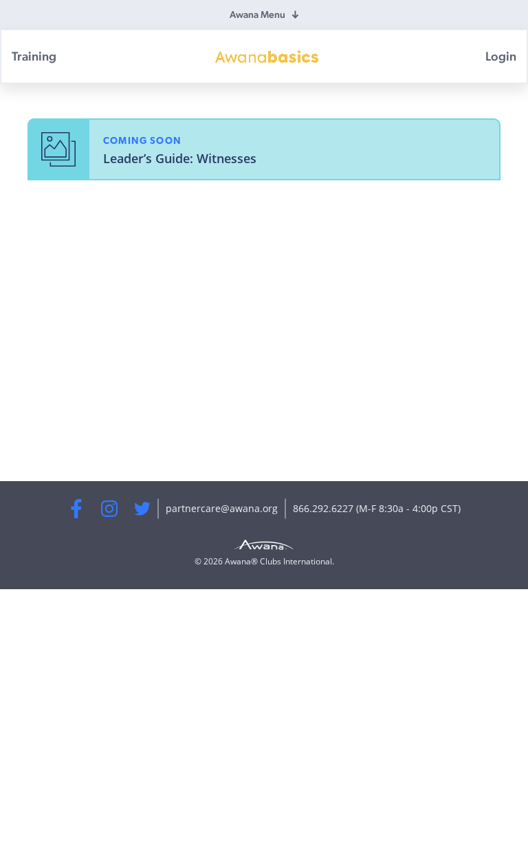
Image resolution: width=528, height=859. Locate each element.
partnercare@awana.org (222, 508)
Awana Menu (257, 14)
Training (34, 56)
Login (500, 56)
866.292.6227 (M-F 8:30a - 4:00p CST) (377, 508)
